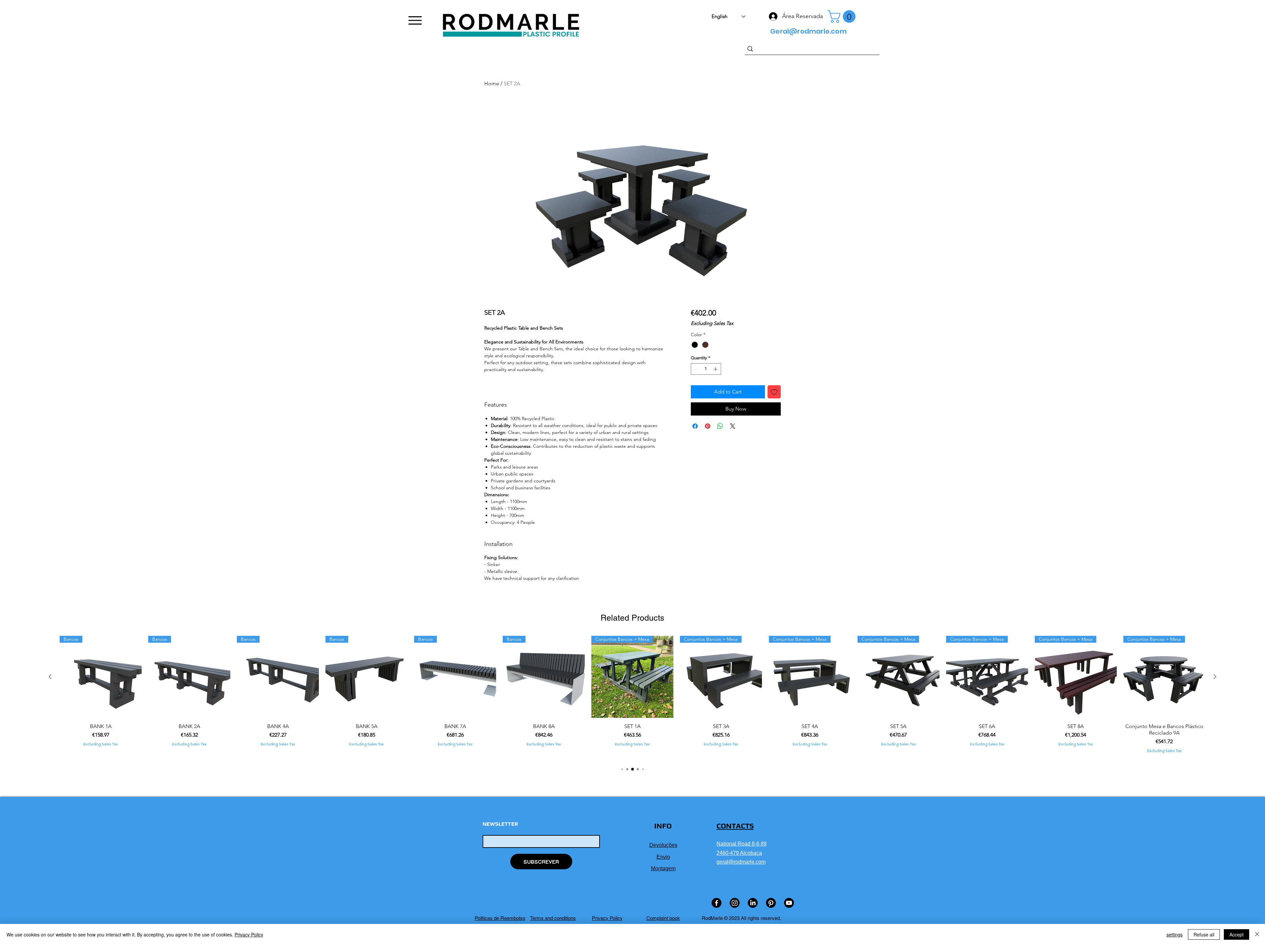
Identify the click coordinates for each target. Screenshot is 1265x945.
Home (491, 83)
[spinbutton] (705, 369)
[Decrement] (696, 369)
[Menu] (415, 20)
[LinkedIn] (753, 903)
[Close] (1257, 934)
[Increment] (716, 369)
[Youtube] (789, 903)
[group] (632, 697)
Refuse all (1204, 934)
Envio (663, 857)
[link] (843, 16)
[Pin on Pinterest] (708, 426)
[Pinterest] (771, 903)
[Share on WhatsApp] (720, 426)
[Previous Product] (50, 677)
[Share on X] (733, 426)
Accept (1236, 934)
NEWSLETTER (500, 824)
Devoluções (663, 845)
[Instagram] (735, 903)
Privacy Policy (249, 934)
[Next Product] (1215, 677)
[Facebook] (716, 903)
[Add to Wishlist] (774, 391)
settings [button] (1175, 934)
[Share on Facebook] (695, 426)
